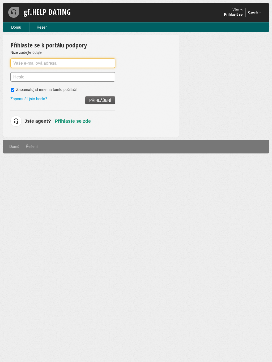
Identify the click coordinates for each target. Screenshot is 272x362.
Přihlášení (100, 100)
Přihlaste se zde (73, 121)
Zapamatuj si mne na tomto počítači (46, 89)
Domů (16, 27)
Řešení (43, 27)
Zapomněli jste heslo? (28, 98)
